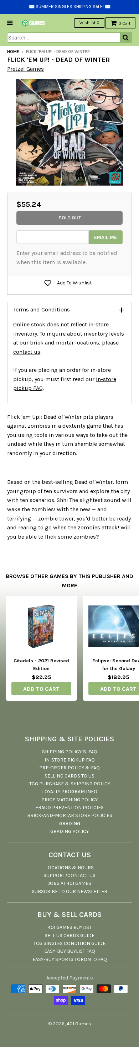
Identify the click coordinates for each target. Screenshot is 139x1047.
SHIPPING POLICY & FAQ (69, 752)
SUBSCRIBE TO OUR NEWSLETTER (69, 891)
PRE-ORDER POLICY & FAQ (69, 768)
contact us (26, 351)
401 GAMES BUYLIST (70, 927)
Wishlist (89, 22)
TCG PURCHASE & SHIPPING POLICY (69, 784)
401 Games (79, 1024)
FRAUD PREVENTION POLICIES (69, 808)
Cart (124, 23)
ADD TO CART (41, 688)
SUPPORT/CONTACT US (69, 875)
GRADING (69, 824)
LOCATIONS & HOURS (69, 868)
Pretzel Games (25, 68)
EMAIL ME (105, 237)
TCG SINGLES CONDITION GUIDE (69, 943)
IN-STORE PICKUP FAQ (70, 760)
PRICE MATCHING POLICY (69, 800)
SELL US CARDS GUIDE (69, 936)
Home (13, 51)
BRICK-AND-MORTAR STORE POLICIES (69, 815)
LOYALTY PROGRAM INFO (69, 792)
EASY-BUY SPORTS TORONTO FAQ (69, 959)
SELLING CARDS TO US (69, 776)
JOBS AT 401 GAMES (69, 883)
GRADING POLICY (69, 831)
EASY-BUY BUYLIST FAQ (69, 951)
